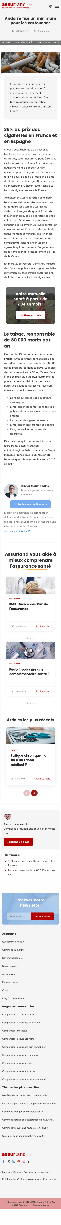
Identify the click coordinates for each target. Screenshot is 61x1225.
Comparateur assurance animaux (20, 1055)
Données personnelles (36, 1172)
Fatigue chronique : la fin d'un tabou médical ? (29, 760)
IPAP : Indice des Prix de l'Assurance (28, 606)
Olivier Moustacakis (35, 486)
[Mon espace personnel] (50, 6)
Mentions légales (11, 1172)
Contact (6, 990)
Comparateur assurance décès (18, 1071)
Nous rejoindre (10, 966)
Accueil (6, 42)
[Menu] (57, 6)
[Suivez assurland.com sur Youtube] (18, 1161)
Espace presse (10, 982)
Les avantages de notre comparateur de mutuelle (29, 1103)
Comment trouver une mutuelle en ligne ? (25, 1127)
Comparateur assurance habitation (21, 1022)
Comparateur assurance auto (18, 1014)
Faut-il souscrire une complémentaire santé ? (29, 671)
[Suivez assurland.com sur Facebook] (3, 1161)
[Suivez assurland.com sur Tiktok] (28, 1161)
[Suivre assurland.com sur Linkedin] (13, 1161)
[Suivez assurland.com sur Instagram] (23, 1161)
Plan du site (49, 1179)
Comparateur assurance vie (17, 1063)
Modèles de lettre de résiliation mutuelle (24, 1095)
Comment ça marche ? (14, 949)
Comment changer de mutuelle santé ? (23, 1111)
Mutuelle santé (23, 42)
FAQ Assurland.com (13, 998)
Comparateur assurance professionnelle (24, 1079)
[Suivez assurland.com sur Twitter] (8, 1161)
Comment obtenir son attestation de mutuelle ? (28, 1119)
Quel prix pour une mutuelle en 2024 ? (23, 1136)
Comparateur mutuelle (14, 1030)
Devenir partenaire (12, 958)
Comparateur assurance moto (18, 1038)
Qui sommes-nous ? (13, 941)
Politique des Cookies (14, 1179)
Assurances (8, 974)
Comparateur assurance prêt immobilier (24, 1047)
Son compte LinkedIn (16, 531)
